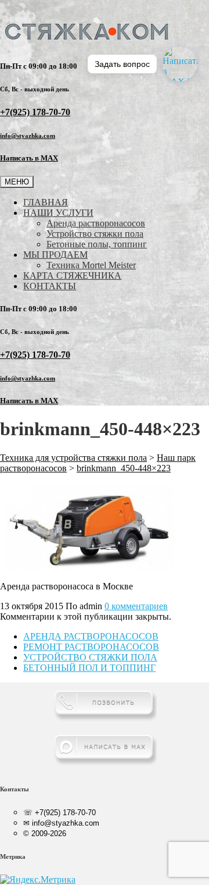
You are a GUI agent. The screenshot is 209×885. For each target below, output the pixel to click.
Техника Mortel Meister (91, 265)
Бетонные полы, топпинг (96, 244)
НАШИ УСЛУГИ (58, 213)
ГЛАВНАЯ (45, 202)
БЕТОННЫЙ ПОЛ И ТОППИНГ (89, 668)
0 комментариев (136, 606)
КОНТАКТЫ (49, 286)
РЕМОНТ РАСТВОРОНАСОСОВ (91, 647)
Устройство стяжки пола (94, 234)
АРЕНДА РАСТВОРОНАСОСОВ (90, 636)
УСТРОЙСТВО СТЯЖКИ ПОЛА (90, 657)
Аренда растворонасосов (95, 223)
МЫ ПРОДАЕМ (55, 255)
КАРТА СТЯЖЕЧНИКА (72, 275)
